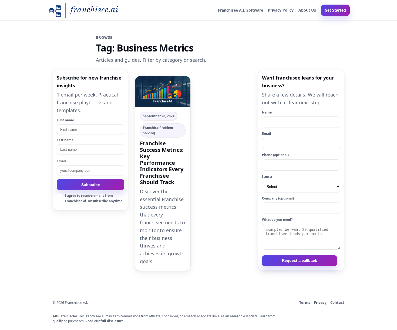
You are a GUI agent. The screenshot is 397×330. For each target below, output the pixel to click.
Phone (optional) (275, 155)
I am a (267, 176)
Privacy (320, 302)
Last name (65, 140)
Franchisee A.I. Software (240, 10)
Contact (337, 302)
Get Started (335, 10)
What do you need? (277, 219)
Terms (304, 302)
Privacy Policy (281, 10)
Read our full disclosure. (104, 321)
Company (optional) (278, 198)
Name (267, 112)
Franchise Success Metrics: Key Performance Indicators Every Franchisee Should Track (162, 163)
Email (61, 161)
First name (65, 120)
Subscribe (90, 185)
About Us (307, 10)
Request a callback (299, 260)
